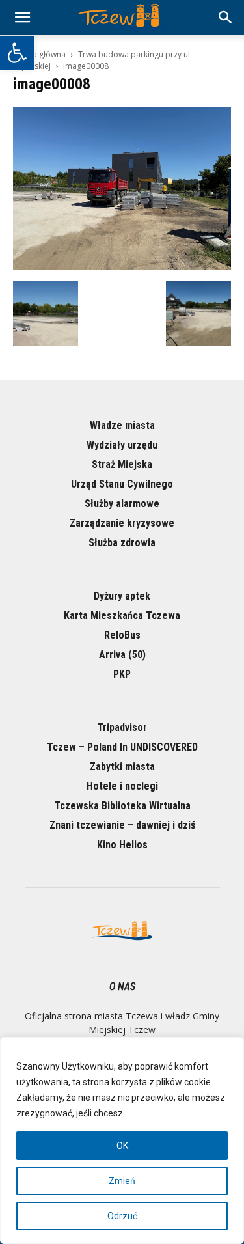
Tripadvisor (122, 727)
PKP (122, 674)
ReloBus (122, 635)
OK (122, 1145)
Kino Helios (122, 844)
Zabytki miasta (122, 766)
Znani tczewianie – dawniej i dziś (122, 825)
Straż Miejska (122, 464)
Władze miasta (122, 425)
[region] (122, 1140)
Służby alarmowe (122, 503)
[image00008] (122, 267)
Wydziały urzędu (122, 445)
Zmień (122, 1181)
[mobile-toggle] (22, 17)
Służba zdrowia (122, 542)
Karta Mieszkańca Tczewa (122, 615)
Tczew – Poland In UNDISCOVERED (122, 747)
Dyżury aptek (122, 596)
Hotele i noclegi (122, 786)
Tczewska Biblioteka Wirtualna (122, 805)
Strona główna (39, 54)
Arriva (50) (122, 654)
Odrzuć (122, 1216)
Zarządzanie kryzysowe (122, 523)
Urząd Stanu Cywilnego (122, 484)
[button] (17, 53)
